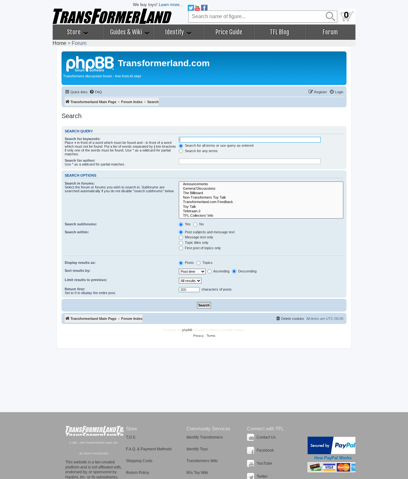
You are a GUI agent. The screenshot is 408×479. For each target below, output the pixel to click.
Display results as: (80, 262)
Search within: (77, 232)
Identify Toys (197, 449)
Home (59, 43)
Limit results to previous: (86, 280)
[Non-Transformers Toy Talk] (261, 197)
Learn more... (171, 4)
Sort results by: (78, 270)
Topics (207, 262)
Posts (189, 262)
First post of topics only (202, 248)
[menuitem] (95, 92)
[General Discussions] (261, 189)
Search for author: (80, 160)
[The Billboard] (261, 193)
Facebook (265, 450)
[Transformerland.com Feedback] (261, 202)
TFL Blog (279, 32)
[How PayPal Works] (333, 445)
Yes (187, 224)
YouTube (264, 463)
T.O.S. (131, 437)
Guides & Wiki (126, 32)
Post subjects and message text (209, 232)
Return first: (75, 289)
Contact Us (266, 437)
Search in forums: (80, 183)
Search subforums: (81, 224)
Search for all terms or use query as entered (218, 145)
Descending (247, 271)
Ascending (221, 271)
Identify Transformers (204, 437)
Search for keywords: (82, 139)
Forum (330, 32)
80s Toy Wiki (197, 472)
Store (74, 32)
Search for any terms (201, 151)
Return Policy (137, 472)
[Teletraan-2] (261, 211)
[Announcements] (261, 184)
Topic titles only (196, 242)
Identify (175, 32)
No (201, 224)
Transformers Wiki (202, 461)
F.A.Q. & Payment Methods (149, 449)
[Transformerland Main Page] (90, 63)
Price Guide (228, 32)
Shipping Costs (139, 461)
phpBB (187, 330)
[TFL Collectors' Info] (261, 216)
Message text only (198, 237)
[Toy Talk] (261, 207)
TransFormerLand (94, 431)
